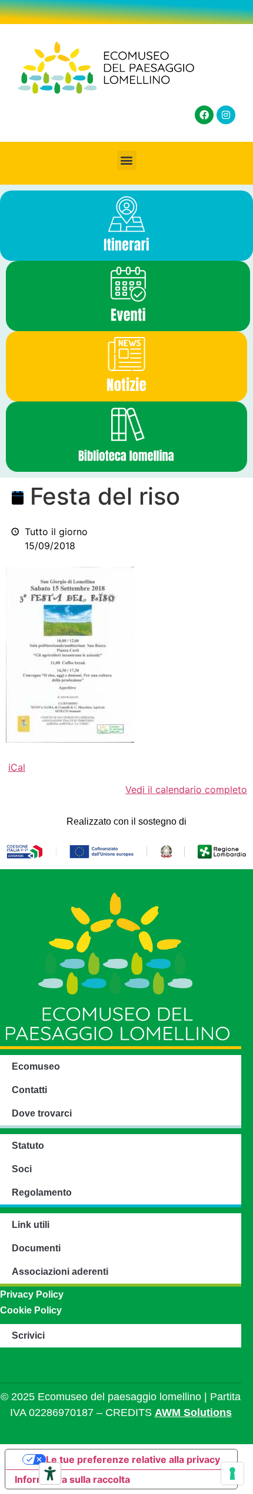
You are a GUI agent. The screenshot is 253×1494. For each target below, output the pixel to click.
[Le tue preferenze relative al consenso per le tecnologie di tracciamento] (232, 1473)
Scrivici (28, 1335)
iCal (16, 767)
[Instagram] (226, 115)
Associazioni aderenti (60, 1272)
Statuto (28, 1146)
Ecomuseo (36, 1066)
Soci (22, 1169)
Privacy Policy (32, 1294)
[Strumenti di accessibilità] (50, 1473)
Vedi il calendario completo (186, 789)
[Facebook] (204, 115)
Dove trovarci (42, 1113)
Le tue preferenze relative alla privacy (133, 1459)
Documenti (36, 1248)
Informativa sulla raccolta (72, 1479)
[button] (127, 160)
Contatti (29, 1090)
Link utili (30, 1225)
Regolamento (42, 1192)
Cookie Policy (31, 1310)
